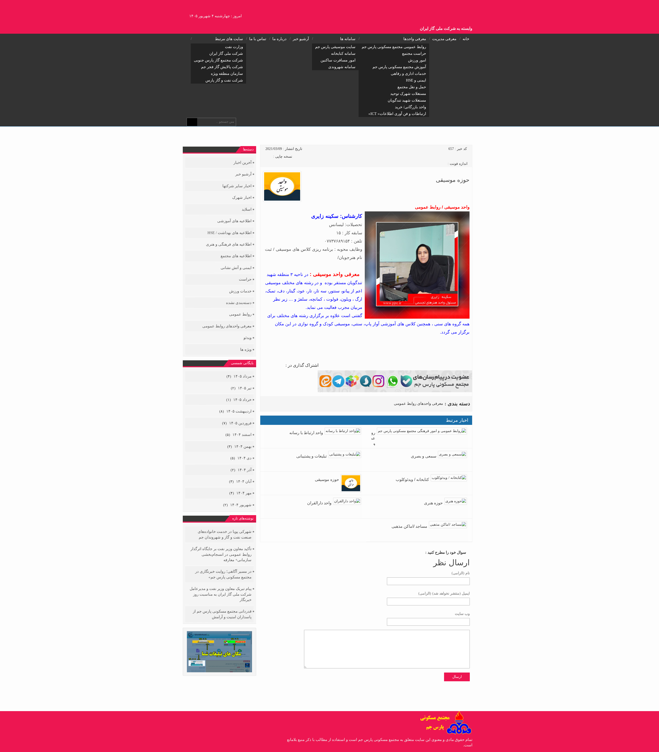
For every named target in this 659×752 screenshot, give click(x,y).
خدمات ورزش (240, 291)
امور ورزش (417, 60)
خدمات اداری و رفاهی (408, 73)
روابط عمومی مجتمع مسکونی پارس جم (394, 47)
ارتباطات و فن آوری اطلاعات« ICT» (397, 114)
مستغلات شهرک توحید (408, 94)
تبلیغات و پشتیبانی (311, 456)
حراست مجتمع (414, 53)
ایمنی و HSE (416, 80)
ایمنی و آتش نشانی (236, 268)
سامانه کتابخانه (343, 53)
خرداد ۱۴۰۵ (242, 400)
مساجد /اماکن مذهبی (409, 526)
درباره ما (279, 39)
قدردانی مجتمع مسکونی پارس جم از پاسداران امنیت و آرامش (222, 614)
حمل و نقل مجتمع (411, 87)
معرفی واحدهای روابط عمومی (418, 403)
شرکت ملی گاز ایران (226, 53)
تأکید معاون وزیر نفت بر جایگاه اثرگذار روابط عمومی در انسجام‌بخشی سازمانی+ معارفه (221, 554)
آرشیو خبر (301, 39)
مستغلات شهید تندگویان (407, 100)
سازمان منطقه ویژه (227, 73)
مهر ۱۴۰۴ (244, 493)
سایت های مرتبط (229, 39)
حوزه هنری (433, 503)
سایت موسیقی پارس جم (335, 47)
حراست (245, 279)
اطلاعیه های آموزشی (234, 221)
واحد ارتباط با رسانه (306, 433)
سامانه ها (347, 39)
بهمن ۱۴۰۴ (243, 446)
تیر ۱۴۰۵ (245, 388)
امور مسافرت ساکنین (337, 60)
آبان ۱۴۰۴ (244, 481)
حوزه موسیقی (327, 479)
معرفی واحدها (414, 39)
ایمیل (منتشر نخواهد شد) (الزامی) (444, 593)
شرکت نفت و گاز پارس (224, 80)
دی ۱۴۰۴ (244, 458)
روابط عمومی (240, 314)
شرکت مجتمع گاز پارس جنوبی (218, 60)
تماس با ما (257, 39)
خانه (466, 39)
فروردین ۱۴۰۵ (240, 423)
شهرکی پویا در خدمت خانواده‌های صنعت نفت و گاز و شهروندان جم (225, 534)
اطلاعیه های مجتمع (236, 256)
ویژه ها (246, 349)
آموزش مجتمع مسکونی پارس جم (399, 67)
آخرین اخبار (242, 162)
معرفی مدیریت (444, 39)
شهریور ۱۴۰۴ (241, 505)
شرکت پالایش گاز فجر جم (222, 67)
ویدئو (248, 338)
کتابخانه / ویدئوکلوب (412, 479)
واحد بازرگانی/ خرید (410, 107)
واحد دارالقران (319, 503)
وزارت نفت (234, 47)
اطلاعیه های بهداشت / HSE (229, 233)
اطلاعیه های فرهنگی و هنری (229, 244)
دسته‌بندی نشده (239, 303)
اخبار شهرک (242, 197)
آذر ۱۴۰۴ (245, 470)
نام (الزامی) (461, 573)
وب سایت (462, 614)
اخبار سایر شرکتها (237, 186)
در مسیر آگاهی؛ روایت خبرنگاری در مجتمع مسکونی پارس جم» (223, 574)
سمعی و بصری (423, 456)
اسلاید (247, 209)
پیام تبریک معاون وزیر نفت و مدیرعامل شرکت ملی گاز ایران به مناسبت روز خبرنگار (221, 594)
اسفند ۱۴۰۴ (242, 435)
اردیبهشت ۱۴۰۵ (239, 411)
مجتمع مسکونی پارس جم (444, 11)
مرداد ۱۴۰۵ (242, 376)
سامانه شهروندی (341, 67)
